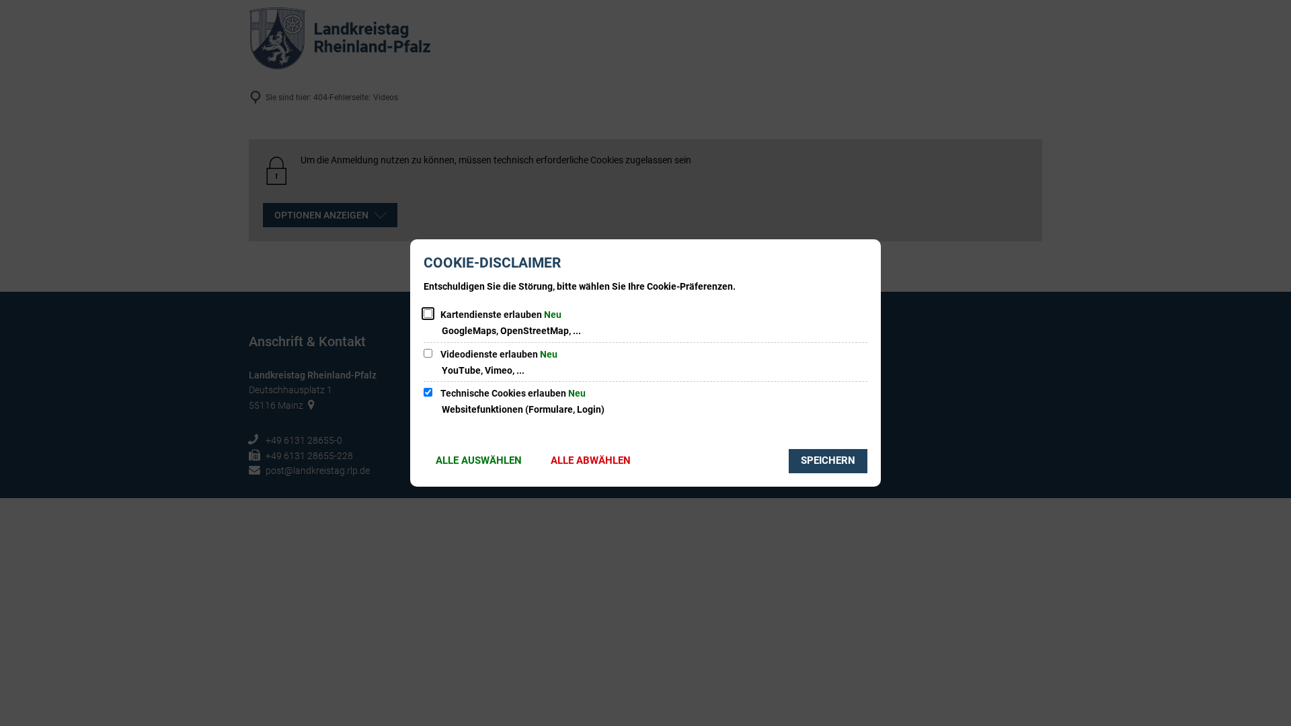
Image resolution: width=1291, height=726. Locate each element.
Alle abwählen (591, 460)
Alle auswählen (479, 460)
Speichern (828, 460)
